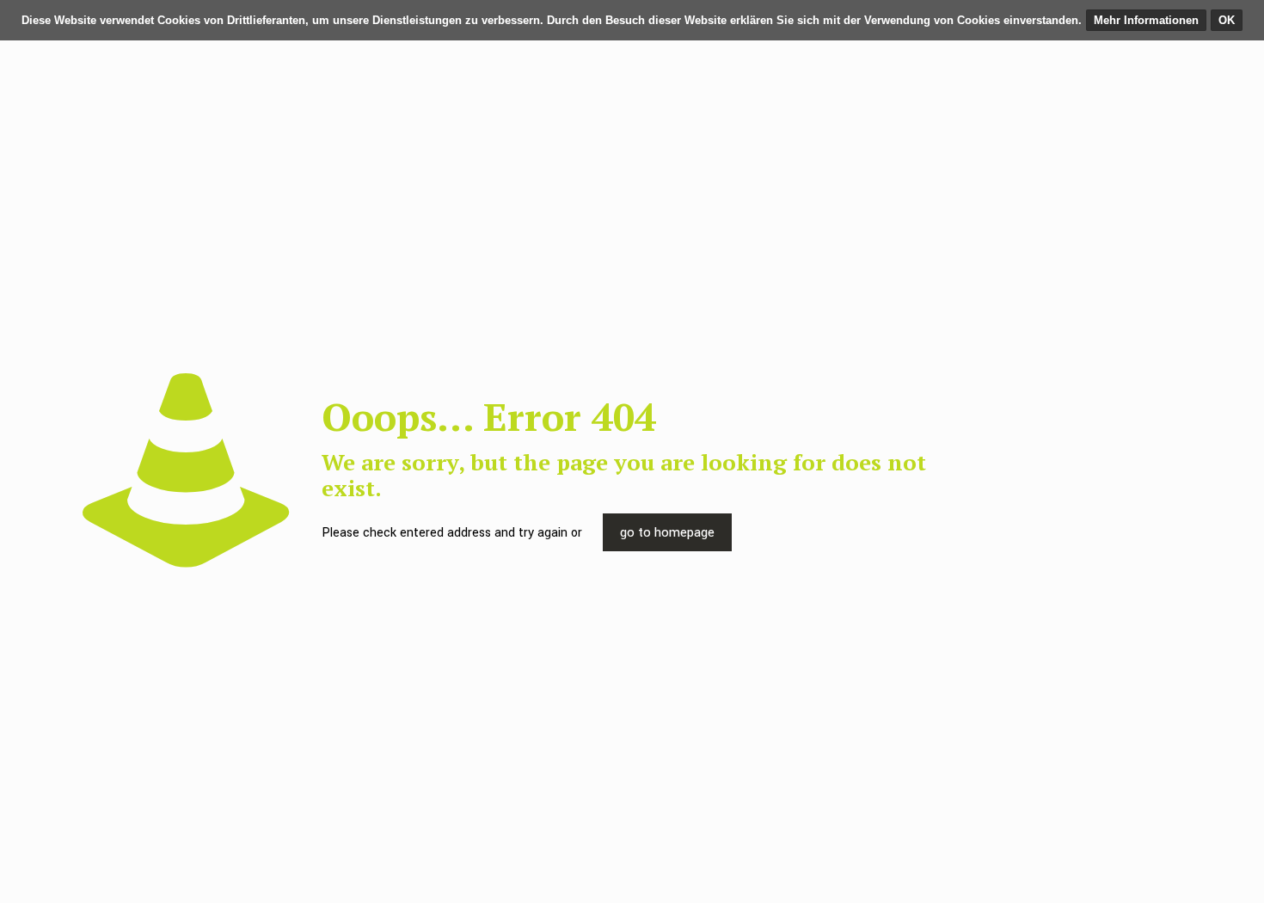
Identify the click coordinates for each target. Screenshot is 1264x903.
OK (1226, 20)
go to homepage (667, 532)
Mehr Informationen (1146, 20)
